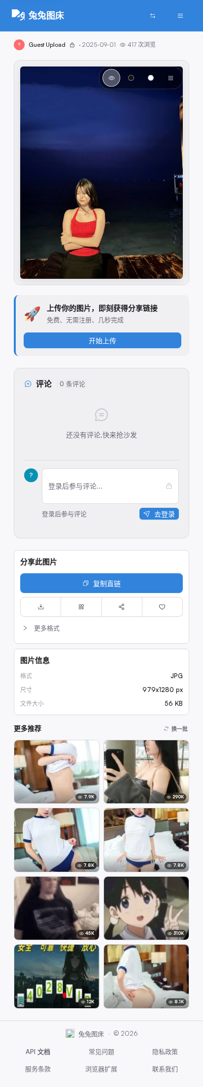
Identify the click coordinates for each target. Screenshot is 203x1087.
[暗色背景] (131, 78)
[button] (101, 628)
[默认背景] (111, 78)
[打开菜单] (180, 16)
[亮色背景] (151, 78)
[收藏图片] (162, 607)
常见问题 (101, 1051)
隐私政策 (165, 1051)
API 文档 (38, 1051)
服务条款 (38, 1069)
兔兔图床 (46, 15)
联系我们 (165, 1069)
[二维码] (81, 607)
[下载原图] (40, 607)
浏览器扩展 (101, 1069)
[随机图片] (153, 16)
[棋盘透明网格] (170, 78)
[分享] (122, 607)
